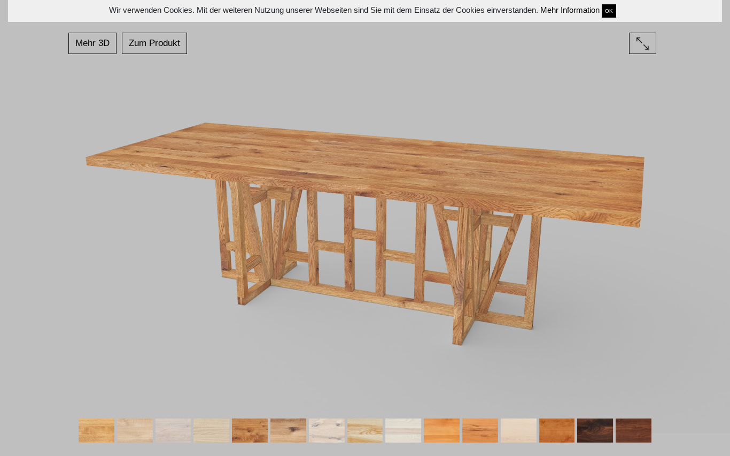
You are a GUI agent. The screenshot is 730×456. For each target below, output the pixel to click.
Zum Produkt (154, 43)
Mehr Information (570, 9)
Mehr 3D (92, 43)
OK (609, 11)
